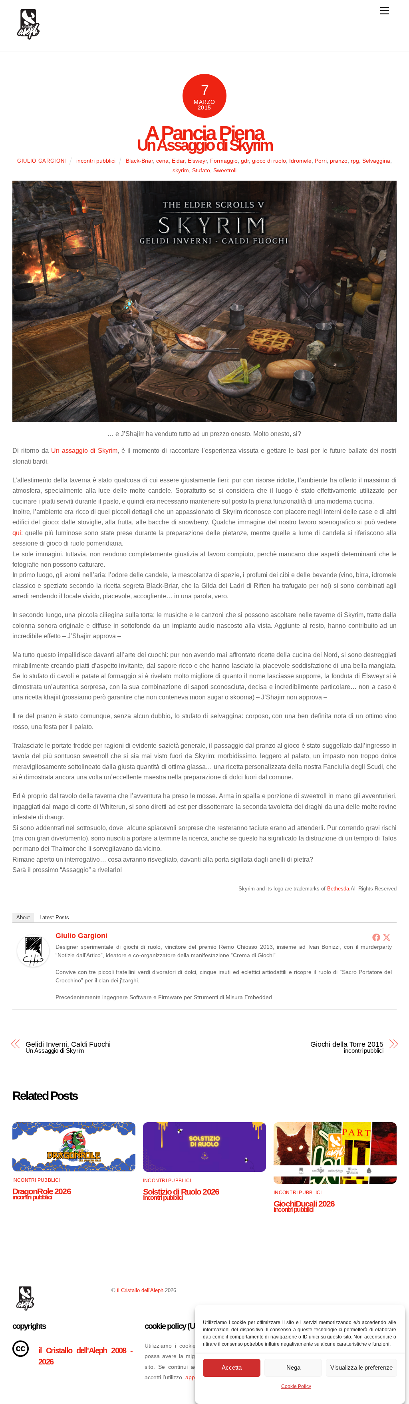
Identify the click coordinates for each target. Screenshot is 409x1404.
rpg (355, 160)
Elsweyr (197, 160)
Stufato (201, 170)
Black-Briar (139, 160)
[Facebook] (376, 937)
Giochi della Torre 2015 (346, 1046)
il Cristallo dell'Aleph (140, 1290)
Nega (293, 1367)
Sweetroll (224, 170)
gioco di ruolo (269, 160)
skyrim (181, 170)
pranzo (338, 160)
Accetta (232, 1367)
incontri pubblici (95, 160)
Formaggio (224, 160)
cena (162, 160)
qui (16, 533)
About (23, 917)
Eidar (178, 160)
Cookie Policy (296, 1386)
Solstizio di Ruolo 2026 (181, 1193)
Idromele (300, 160)
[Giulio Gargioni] (33, 964)
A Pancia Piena (204, 135)
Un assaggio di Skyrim (84, 450)
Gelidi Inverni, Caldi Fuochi (68, 1046)
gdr (245, 160)
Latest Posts (54, 917)
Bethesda (338, 889)
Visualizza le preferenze (361, 1367)
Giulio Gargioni (41, 161)
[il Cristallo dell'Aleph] (28, 37)
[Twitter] (386, 937)
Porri (321, 160)
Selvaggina (376, 160)
